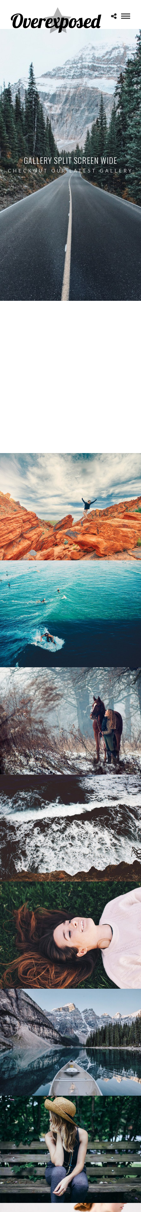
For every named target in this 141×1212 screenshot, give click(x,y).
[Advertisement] (70, 378)
